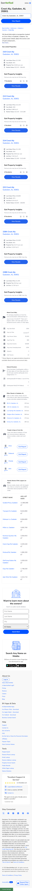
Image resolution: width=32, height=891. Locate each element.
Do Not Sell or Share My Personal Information (15, 736)
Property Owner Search (8, 763)
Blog (3, 699)
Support (4, 725)
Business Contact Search (9, 717)
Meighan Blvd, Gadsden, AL (14, 414)
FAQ (3, 733)
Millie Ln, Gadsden (8, 527)
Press (3, 696)
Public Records (6, 765)
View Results (16, 86)
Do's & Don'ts (6, 730)
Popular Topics (6, 741)
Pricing (4, 688)
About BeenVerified (7, 683)
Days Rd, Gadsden (8, 569)
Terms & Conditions (18, 862)
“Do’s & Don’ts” (6, 862)
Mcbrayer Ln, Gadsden (10, 519)
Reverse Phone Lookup (8, 754)
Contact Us (5, 728)
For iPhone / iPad (7, 709)
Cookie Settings (6, 889)
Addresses (13, 28)
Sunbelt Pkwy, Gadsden (10, 503)
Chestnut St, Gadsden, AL (14, 418)
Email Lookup (6, 757)
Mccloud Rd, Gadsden (9, 552)
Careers (4, 693)
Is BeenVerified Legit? (8, 685)
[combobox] (16, 16)
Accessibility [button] (5, 882)
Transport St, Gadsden (10, 511)
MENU (27, 3)
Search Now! (16, 631)
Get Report (22, 447)
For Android (5, 715)
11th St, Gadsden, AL (13, 407)
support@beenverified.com (14, 787)
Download (16, 709)
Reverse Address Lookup (9, 760)
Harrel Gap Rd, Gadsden (10, 544)
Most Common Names (8, 744)
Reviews (4, 691)
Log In (6, 680)
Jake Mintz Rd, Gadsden (10, 577)
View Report (16, 21)
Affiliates (4, 739)
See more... (5, 43)
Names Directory (6, 771)
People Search (6, 752)
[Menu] (30, 3)
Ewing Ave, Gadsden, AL (14, 422)
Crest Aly (11, 30)
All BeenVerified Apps (8, 706)
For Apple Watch (7, 712)
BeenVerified (5, 28)
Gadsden (4, 30)
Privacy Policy (18, 875)
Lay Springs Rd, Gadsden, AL (15, 410)
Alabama (20, 28)
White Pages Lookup (8, 768)
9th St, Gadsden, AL (12, 403)
